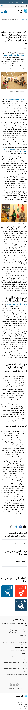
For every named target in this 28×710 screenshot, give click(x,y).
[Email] (11, 526)
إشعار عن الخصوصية (23, 704)
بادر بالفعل (24, 653)
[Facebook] (20, 526)
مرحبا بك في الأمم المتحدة (18, 6)
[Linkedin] (16, 526)
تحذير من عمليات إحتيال (22, 702)
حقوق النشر (24, 700)
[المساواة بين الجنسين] (21, 591)
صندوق (22, 55)
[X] (24, 526)
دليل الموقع (25, 706)
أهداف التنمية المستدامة (21, 647)
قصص (25, 659)
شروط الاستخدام (23, 708)
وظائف (25, 671)
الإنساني (6, 55)
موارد (25, 665)
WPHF (22, 57)
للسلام (14, 55)
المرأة (18, 55)
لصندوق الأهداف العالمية (14, 2)
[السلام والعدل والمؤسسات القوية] (7, 591)
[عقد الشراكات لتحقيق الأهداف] (21, 605)
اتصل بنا (25, 699)
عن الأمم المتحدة (23, 639)
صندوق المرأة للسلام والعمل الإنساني (17, 304)
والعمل (10, 55)
